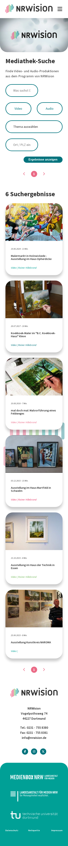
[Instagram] (34, 752)
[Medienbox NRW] (34, 777)
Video (18, 108)
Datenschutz (11, 830)
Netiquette (34, 830)
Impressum (57, 830)
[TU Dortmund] (34, 815)
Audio (49, 108)
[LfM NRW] (34, 796)
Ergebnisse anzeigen (42, 159)
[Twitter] (43, 752)
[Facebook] (25, 752)
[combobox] (34, 90)
